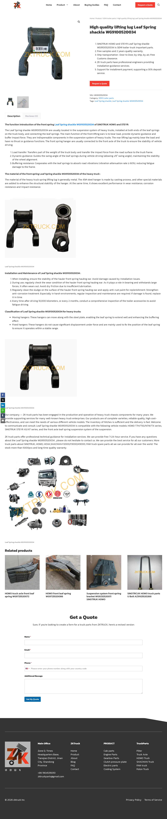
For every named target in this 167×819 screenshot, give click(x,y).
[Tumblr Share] (3, 415)
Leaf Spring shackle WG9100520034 (127, 101)
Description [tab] (13, 116)
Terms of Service (153, 800)
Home (49, 4)
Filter (139, 751)
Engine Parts (110, 754)
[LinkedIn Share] (3, 405)
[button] (79, 22)
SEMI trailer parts (109, 18)
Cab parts (109, 751)
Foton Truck (143, 769)
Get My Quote (32, 699)
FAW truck (142, 765)
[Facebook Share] (3, 395)
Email (27, 650)
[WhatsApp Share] (3, 410)
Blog (73, 762)
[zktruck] (17, 5)
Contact (117, 4)
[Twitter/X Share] (3, 400)
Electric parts (111, 765)
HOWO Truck (143, 758)
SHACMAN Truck (145, 762)
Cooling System (112, 769)
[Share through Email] (3, 420)
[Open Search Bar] (158, 5)
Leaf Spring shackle (103, 101)
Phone (28, 663)
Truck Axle (142, 754)
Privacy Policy (133, 800)
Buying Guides (92, 4)
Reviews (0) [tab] (31, 116)
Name (27, 637)
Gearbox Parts (111, 758)
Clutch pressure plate (115, 762)
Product (61, 4)
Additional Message (33, 676)
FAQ (106, 4)
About (76, 4)
